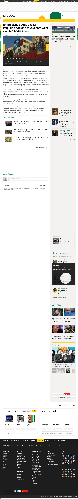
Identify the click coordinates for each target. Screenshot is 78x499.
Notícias (31, 1)
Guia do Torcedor (36, 20)
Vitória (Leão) (74, 463)
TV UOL (58, 1)
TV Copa (44, 20)
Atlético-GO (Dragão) (71, 469)
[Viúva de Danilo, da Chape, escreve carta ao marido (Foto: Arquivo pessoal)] (63, 372)
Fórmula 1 (5, 456)
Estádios (28, 20)
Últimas (6, 20)
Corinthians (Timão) (63, 458)
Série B (63, 467)
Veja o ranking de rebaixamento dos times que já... (65, 292)
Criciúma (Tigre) (68, 458)
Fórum (18, 462)
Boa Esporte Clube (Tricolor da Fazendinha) (63, 472)
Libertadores (24, 445)
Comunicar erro (44, 147)
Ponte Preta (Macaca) (74, 474)
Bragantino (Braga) (66, 472)
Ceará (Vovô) (68, 472)
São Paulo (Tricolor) (68, 463)
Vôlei (4, 468)
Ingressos (49, 456)
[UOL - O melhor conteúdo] (5, 1)
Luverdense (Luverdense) (71, 472)
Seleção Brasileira (54, 464)
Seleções (21, 20)
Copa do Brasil (39, 445)
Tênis (4, 465)
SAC (20, 1)
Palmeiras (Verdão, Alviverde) (63, 463)
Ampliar (43, 37)
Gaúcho (19, 477)
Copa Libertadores (36, 468)
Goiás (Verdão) (68, 461)
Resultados (19, 455)
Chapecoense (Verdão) (74, 456)
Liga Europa (34, 472)
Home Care (68, 433)
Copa (10, 15)
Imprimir (37, 147)
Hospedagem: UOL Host (72, 496)
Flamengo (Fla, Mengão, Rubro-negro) (63, 461)
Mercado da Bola (48, 445)
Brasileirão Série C (36, 457)
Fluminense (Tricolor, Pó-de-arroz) (66, 461)
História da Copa (50, 461)
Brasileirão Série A (36, 454)
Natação (4, 462)
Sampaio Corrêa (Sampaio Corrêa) (66, 477)
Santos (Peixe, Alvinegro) (66, 463)
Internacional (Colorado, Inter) (74, 461)
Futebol (4, 458)
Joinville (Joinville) (63, 474)
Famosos (52, 1)
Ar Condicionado (18, 433)
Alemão (34, 475)
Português (34, 483)
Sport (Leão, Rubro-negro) (71, 463)
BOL (62, 1)
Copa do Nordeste (21, 479)
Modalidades (6, 451)
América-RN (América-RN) (68, 469)
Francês (34, 478)
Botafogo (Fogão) (71, 456)
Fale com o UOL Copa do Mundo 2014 (52, 405)
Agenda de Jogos (21, 453)
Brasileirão (31, 445)
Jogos (53, 440)
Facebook (15, 491)
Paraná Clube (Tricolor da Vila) (71, 474)
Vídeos (18, 467)
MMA (4, 461)
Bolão (56, 20)
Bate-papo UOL (62, 440)
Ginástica (5, 459)
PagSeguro (67, 1)
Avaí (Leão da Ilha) (74, 469)
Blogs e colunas (59, 253)
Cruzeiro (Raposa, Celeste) (71, 458)
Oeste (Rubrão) (68, 474)
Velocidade (5, 467)
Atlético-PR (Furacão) (66, 456)
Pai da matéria (50, 20)
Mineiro (19, 476)
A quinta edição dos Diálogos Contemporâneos (65, 262)
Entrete (42, 1)
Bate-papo (25, 1)
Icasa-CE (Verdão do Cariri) (74, 472)
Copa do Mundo (58, 445)
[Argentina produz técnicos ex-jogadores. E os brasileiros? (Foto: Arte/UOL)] (68, 372)
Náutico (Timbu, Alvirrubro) (66, 474)
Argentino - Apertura (36, 474)
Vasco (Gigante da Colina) (71, 477)
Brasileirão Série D (36, 459)
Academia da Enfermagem (47, 433)
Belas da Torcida (21, 459)
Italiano (33, 481)
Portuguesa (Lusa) (63, 477)
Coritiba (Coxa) (66, 458)
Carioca (19, 474)
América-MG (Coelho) (66, 469)
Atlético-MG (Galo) (63, 456)
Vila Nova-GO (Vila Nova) (74, 477)
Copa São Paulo (35, 462)
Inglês (33, 480)
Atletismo (5, 453)
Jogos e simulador (51, 455)
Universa (46, 1)
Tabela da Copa (13, 20)
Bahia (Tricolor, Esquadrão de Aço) (68, 456)
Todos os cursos (69, 411)
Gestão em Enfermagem (59, 433)
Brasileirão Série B (36, 456)
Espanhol (34, 477)
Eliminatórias (50, 459)
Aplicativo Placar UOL (22, 461)
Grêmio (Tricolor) (71, 461)
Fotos (18, 465)
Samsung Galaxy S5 (9, 433)
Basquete (5, 455)
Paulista (19, 473)
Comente (27, 31)
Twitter (18, 491)
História (61, 20)
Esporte (37, 1)
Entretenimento (15, 440)
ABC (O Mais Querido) (63, 469)
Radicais (4, 464)
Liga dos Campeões (36, 471)
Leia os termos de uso (8, 189)
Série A (63, 453)
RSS (20, 491)
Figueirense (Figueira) (74, 458)
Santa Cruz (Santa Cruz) (68, 477)
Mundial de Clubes (36, 469)
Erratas (63, 405)
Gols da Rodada (20, 458)
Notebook (26, 433)
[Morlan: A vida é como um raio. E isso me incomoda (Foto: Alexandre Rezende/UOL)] (72, 372)
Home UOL (5, 440)
